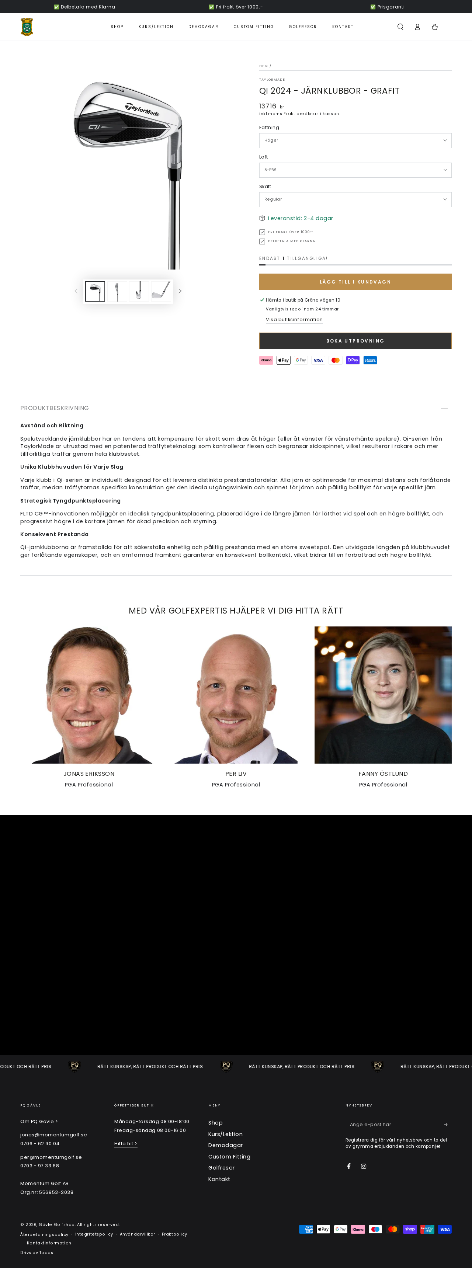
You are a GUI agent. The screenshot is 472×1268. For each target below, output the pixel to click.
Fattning (269, 127)
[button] (400, 27)
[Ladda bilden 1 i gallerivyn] (95, 291)
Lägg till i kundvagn (355, 282)
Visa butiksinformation (294, 319)
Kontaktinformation (49, 1243)
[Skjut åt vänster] (76, 291)
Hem (263, 66)
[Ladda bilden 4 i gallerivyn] (161, 291)
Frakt (289, 114)
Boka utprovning (355, 341)
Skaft (265, 186)
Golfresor (221, 1167)
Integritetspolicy (94, 1234)
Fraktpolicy (174, 1234)
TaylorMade (272, 79)
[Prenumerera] (448, 1124)
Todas (46, 1252)
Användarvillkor (137, 1234)
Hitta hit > (126, 1143)
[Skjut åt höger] (180, 291)
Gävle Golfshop (57, 1224)
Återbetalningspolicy (44, 1234)
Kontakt (219, 1179)
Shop (215, 1122)
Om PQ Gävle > (39, 1121)
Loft (263, 157)
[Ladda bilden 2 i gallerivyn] (117, 291)
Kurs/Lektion (225, 1134)
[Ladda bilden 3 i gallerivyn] (139, 291)
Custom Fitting (229, 1156)
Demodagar (225, 1145)
